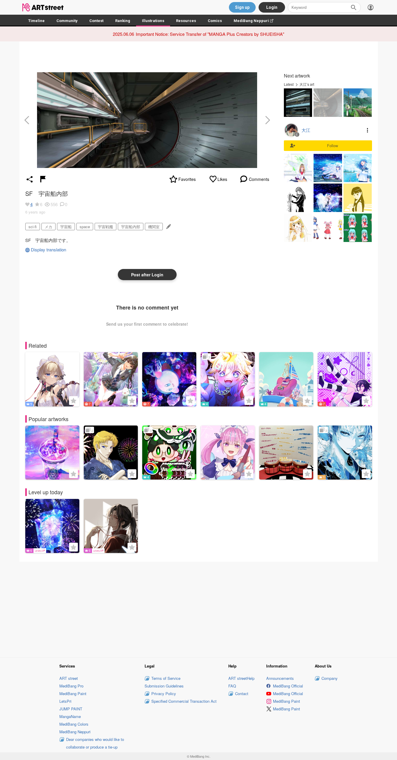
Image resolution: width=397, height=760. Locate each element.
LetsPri (65, 701)
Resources (186, 21)
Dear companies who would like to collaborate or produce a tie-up (95, 743)
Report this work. (42, 179)
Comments (259, 179)
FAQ (232, 686)
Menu (367, 130)
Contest (96, 21)
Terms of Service (165, 678)
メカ (48, 226)
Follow (332, 145)
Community (67, 21)
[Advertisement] (198, 608)
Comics (215, 21)
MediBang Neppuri (256, 21)
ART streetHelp (241, 678)
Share (29, 179)
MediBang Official (288, 686)
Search (353, 7)
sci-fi (33, 226)
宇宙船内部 (130, 226)
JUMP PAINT (70, 709)
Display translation (48, 249)
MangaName (70, 716)
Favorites (187, 179)
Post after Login (147, 275)
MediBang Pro (71, 686)
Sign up (242, 7)
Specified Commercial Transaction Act (184, 701)
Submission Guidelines (164, 686)
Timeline (36, 21)
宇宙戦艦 (105, 226)
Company (329, 678)
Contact (241, 693)
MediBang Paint (72, 693)
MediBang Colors (73, 724)
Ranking (122, 21)
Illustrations (153, 21)
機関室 (154, 226)
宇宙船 (66, 226)
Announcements (280, 678)
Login (271, 7)
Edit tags (168, 226)
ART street (68, 678)
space (85, 226)
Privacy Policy (163, 693)
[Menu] (371, 7)
